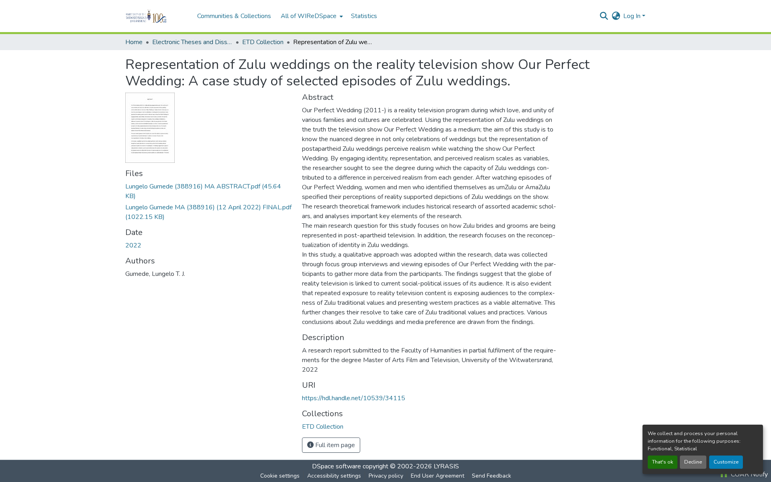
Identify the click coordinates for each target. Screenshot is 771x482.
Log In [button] (632, 16)
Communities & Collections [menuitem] (234, 16)
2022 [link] (133, 245)
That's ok (662, 462)
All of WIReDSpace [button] (309, 16)
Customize (726, 462)
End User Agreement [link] (437, 476)
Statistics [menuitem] (364, 16)
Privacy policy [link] (386, 476)
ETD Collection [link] (263, 42)
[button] (157, 16)
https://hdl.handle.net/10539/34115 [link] (353, 398)
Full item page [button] (334, 445)
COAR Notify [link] (748, 474)
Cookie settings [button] (280, 476)
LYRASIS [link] (446, 466)
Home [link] (134, 42)
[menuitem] (311, 16)
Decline (693, 462)
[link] (208, 191)
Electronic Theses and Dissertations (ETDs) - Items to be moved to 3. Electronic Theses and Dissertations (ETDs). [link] (192, 42)
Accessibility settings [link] (334, 476)
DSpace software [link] (336, 466)
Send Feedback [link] (491, 476)
